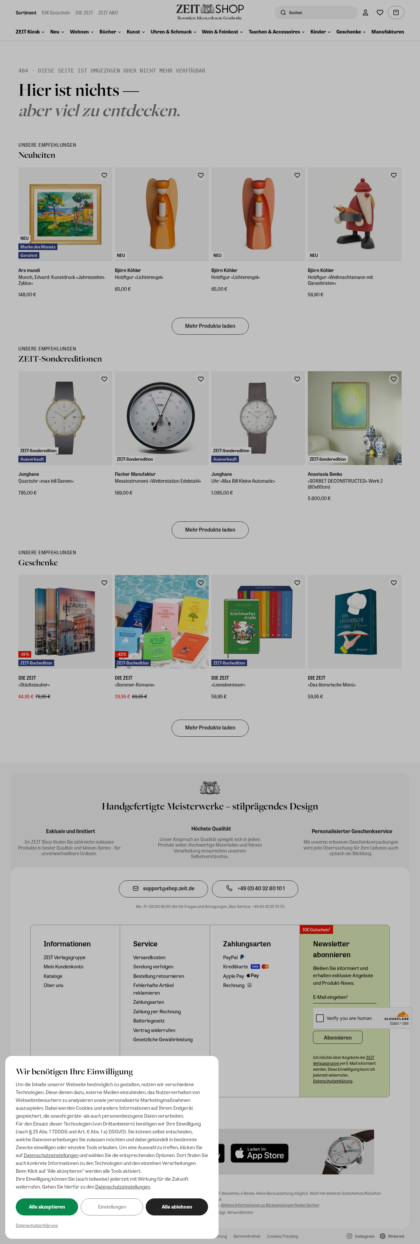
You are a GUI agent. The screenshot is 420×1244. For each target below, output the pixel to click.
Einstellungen (112, 1206)
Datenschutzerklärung (37, 1225)
